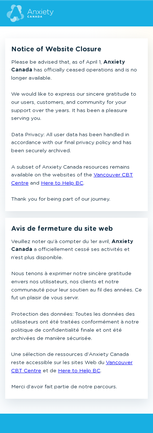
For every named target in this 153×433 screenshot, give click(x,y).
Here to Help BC (62, 183)
